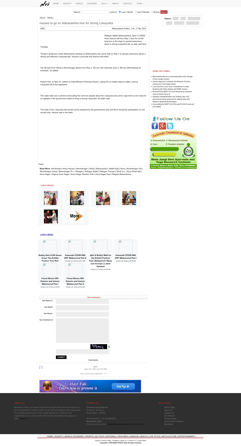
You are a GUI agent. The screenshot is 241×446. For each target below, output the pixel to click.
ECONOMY (92, 3)
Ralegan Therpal (107, 171)
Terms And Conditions (174, 421)
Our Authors (169, 416)
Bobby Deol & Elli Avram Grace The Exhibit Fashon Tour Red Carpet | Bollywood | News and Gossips (50, 260)
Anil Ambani (56, 168)
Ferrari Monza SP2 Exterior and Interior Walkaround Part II (75, 281)
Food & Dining (192, 23)
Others (50, 18)
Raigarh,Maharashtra (121, 174)
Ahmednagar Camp (48, 171)
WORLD (79, 3)
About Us (168, 410)
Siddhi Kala (114, 168)
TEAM (139, 3)
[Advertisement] (71, 38)
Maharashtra (101, 168)
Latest (175, 18)
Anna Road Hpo (134, 171)
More (104, 3)
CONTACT (127, 3)
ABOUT (115, 3)
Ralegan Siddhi (91, 171)
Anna (122, 168)
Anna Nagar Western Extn (82, 174)
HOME (56, 3)
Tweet (41, 164)
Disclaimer (168, 424)
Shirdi (91, 168)
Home (42, 18)
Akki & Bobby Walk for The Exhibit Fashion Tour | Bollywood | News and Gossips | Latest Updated (100, 260)
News (183, 18)
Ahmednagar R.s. (66, 171)
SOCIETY (67, 3)
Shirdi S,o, (120, 171)
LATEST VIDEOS (46, 235)
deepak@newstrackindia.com (120, 424)
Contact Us (169, 413)
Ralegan (79, 171)
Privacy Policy (170, 418)
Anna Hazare (69, 168)
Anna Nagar (45, 174)
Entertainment (194, 18)
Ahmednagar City (134, 168)
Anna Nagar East (102, 174)
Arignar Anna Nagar (60, 174)
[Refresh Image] (109, 346)
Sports (169, 23)
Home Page (169, 407)
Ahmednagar (82, 168)
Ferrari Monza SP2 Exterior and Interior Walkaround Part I (50, 281)
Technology (179, 23)
